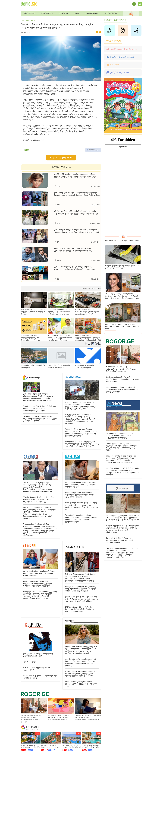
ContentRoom (90, 288)
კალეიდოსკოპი (29, 20)
